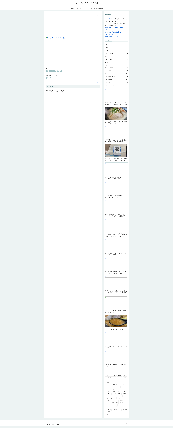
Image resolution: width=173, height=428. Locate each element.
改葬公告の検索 (109, 34)
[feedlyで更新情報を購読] (47, 78)
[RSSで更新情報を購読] (50, 78)
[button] (61, 71)
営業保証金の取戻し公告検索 (113, 32)
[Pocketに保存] (55, 71)
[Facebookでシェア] (50, 71)
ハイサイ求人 (108, 19)
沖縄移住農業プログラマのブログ (114, 36)
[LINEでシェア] (58, 71)
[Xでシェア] (47, 71)
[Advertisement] (73, 26)
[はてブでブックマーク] (52, 71)
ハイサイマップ (109, 23)
